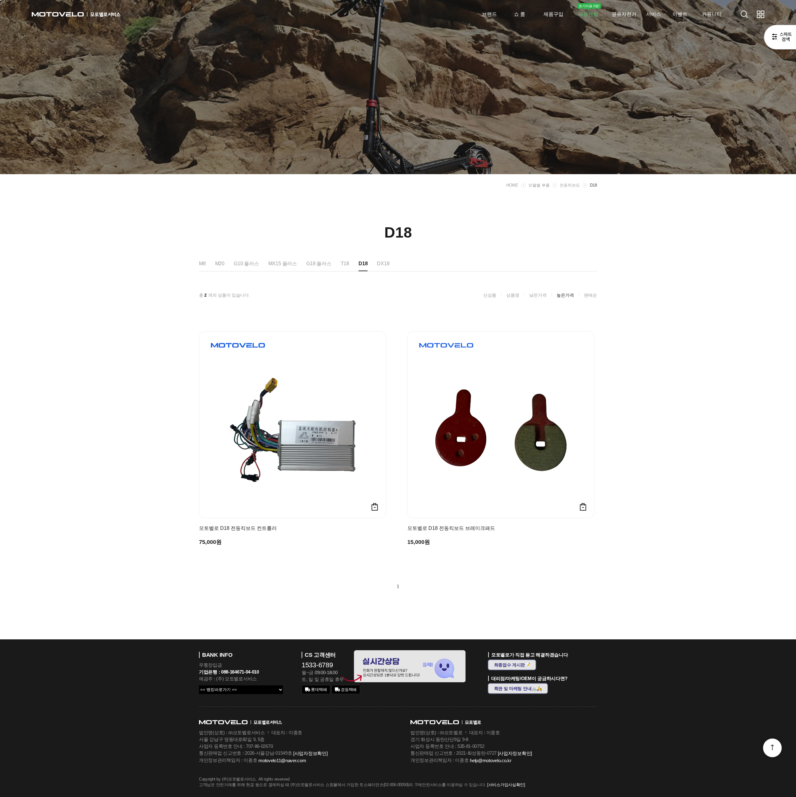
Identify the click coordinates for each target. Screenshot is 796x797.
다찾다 (780, 38)
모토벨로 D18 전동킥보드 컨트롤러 (238, 528)
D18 (593, 185)
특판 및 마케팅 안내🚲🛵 (518, 688)
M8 (202, 263)
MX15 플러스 (282, 263)
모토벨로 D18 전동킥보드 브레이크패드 (451, 528)
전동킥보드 (570, 185)
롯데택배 (318, 689)
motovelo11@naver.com (282, 760)
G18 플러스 (318, 263)
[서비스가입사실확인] (506, 784)
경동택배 (348, 689)
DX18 (383, 263)
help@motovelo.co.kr (490, 760)
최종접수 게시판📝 (512, 664)
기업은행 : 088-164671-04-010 (229, 671)
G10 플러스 (246, 263)
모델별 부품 (539, 185)
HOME (512, 185)
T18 (345, 263)
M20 (219, 263)
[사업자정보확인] (310, 753)
